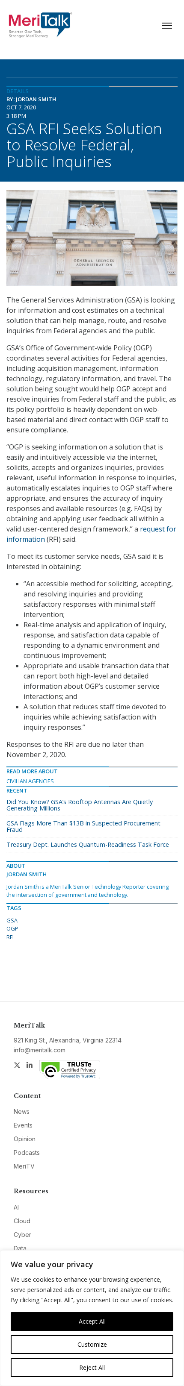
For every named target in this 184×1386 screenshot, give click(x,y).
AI (16, 1207)
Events (23, 1125)
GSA (12, 920)
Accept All (92, 1321)
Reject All (92, 1367)
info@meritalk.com (39, 1050)
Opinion (25, 1138)
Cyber (22, 1234)
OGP (12, 928)
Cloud (22, 1220)
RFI (10, 937)
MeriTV (24, 1166)
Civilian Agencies (30, 781)
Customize (92, 1344)
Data (20, 1248)
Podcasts (27, 1152)
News (22, 1111)
